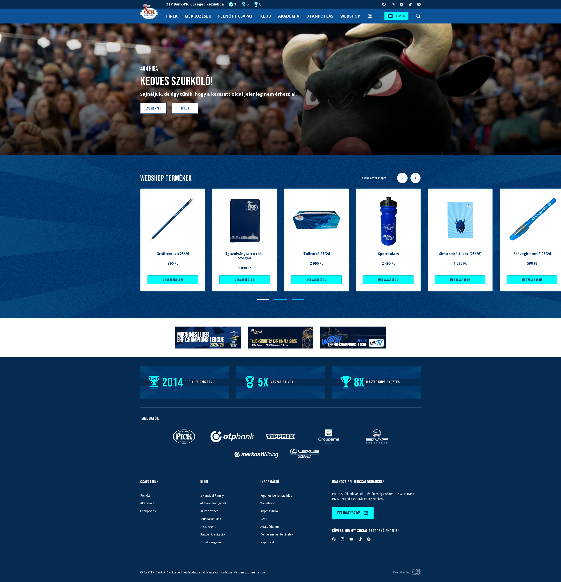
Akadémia (288, 16)
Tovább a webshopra (373, 178)
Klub (265, 16)
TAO (263, 519)
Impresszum (269, 511)
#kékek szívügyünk (213, 503)
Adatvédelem (269, 527)
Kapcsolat (267, 542)
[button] (263, 299)
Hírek (171, 16)
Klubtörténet (209, 511)
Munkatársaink (210, 519)
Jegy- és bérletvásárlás (276, 495)
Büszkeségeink (210, 542)
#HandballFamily (212, 495)
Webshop (350, 16)
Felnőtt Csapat (235, 16)
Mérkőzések (198, 16)
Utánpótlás (319, 16)
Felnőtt (145, 495)
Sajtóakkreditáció (212, 534)
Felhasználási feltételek (276, 534)
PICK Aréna (208, 527)
